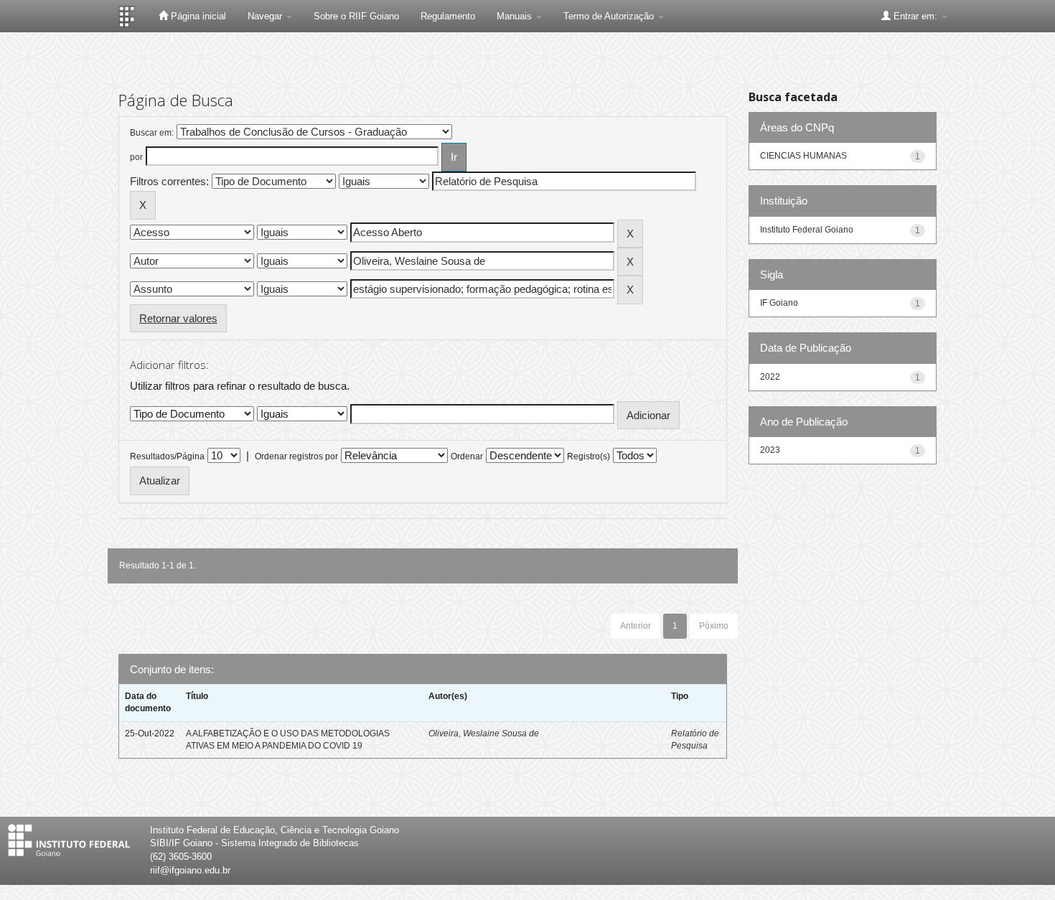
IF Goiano (779, 303)
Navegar (266, 16)
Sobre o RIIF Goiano (356, 16)
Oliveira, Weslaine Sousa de (483, 733)
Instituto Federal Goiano (806, 230)
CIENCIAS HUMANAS (803, 156)
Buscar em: (152, 133)
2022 (770, 377)
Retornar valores (178, 318)
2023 (770, 450)
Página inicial (197, 16)
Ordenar (467, 456)
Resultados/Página (167, 456)
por (136, 157)
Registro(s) (588, 456)
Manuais (516, 16)
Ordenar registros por (296, 456)
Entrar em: (915, 16)
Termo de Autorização (610, 16)
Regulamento (448, 16)
